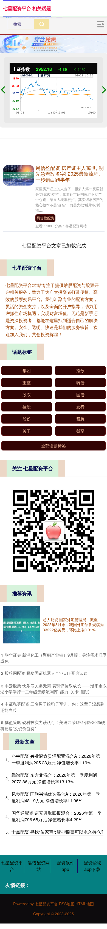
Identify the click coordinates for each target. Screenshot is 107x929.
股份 (26, 419)
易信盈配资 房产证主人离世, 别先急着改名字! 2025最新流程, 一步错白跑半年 (69, 173)
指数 (80, 370)
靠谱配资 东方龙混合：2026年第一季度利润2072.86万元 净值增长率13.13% (54, 778)
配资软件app (65, 865)
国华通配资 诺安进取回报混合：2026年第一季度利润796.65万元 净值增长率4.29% (57, 816)
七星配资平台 (12, 865)
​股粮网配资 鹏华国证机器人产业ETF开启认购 (46, 673)
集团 (26, 370)
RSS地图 (66, 903)
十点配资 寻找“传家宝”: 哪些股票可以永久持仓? (57, 832)
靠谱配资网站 (39, 865)
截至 (80, 431)
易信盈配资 (45, 217)
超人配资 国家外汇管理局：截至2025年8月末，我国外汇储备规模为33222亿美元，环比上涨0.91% (73, 624)
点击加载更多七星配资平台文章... (54, 245)
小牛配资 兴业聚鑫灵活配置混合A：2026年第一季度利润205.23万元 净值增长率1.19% (56, 759)
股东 (26, 394)
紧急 (80, 419)
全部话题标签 (53, 446)
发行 (80, 407)
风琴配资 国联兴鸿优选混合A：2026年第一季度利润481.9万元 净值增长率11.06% (56, 797)
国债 (80, 394)
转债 (80, 382)
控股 (26, 407)
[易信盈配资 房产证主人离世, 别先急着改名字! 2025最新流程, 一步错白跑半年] (18, 174)
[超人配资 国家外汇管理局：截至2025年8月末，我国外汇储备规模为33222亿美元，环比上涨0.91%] (21, 624)
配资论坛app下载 (92, 865)
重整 (26, 382)
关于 (26, 431)
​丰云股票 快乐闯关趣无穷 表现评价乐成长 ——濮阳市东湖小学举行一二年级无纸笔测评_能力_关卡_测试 (53, 689)
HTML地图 (84, 903)
